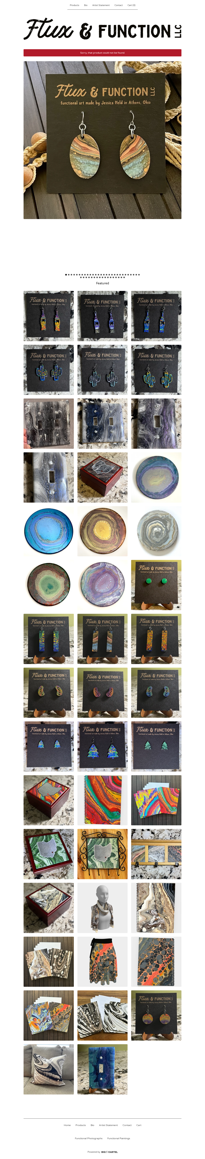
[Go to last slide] (27, 166)
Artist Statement (101, 5)
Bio (85, 5)
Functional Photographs (88, 1138)
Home (67, 1125)
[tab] (66, 274)
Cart (138, 1125)
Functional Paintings (118, 1138)
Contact (119, 5)
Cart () (131, 5)
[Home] (102, 29)
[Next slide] (177, 166)
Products (74, 5)
